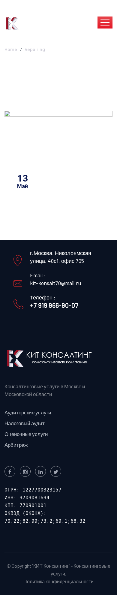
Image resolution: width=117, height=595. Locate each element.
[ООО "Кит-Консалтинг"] (36, 23)
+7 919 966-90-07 (54, 305)
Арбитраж (16, 445)
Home (10, 49)
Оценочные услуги (26, 434)
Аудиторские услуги (27, 412)
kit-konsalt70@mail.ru (55, 283)
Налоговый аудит (24, 423)
